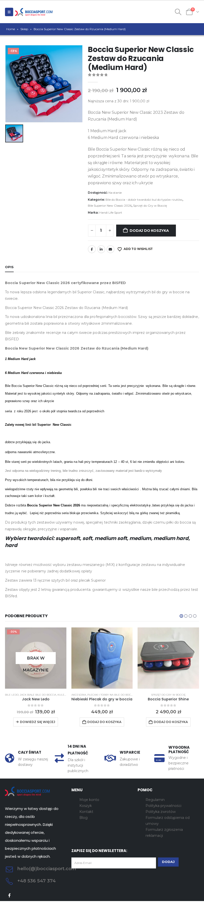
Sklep (24, 29)
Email (110, 249)
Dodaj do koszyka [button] (104, 722)
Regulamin (155, 799)
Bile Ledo (12, 694)
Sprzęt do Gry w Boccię (150, 205)
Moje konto (89, 799)
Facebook (92, 249)
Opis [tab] (9, 267)
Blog (83, 817)
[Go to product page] (102, 658)
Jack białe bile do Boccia (38, 694)
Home (10, 29)
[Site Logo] (33, 12)
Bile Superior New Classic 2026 (110, 205)
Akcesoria (78, 694)
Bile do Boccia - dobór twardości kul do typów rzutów (143, 199)
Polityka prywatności (163, 805)
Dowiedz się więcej (37, 722)
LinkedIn (101, 249)
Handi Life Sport (110, 212)
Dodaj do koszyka (149, 230)
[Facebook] (9, 895)
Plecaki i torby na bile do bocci (110, 694)
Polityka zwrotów (161, 811)
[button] (9, 12)
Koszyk (85, 805)
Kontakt (86, 811)
